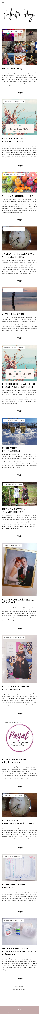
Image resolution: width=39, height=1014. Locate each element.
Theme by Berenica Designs (29, 1012)
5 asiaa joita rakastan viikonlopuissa (18, 255)
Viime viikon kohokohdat (11, 449)
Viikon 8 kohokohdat (17, 195)
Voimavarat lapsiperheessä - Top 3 (18, 822)
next (22, 986)
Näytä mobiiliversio (19, 989)
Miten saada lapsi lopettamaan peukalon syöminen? (19, 951)
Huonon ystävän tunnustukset (14, 511)
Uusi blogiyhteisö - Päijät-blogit (16, 761)
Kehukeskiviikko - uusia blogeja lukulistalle (19, 385)
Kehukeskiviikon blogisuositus (14, 140)
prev (16, 986)
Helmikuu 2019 (12, 68)
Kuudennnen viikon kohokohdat (16, 688)
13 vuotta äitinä (14, 314)
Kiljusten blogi (16, 1012)
